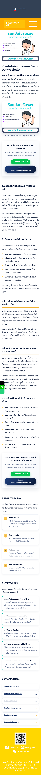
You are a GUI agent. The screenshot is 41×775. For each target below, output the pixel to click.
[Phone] (2, 391)
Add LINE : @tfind (20, 162)
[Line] (2, 387)
